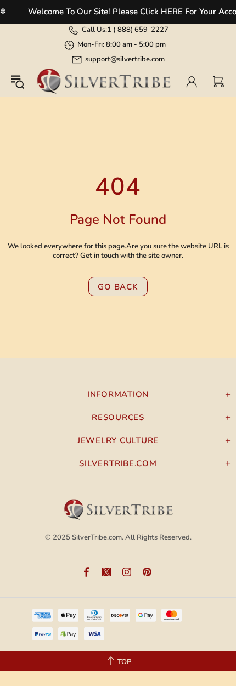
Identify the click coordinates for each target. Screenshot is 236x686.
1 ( (137, 30)
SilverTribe (103, 81)
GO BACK (118, 286)
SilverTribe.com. (97, 537)
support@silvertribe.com (125, 59)
